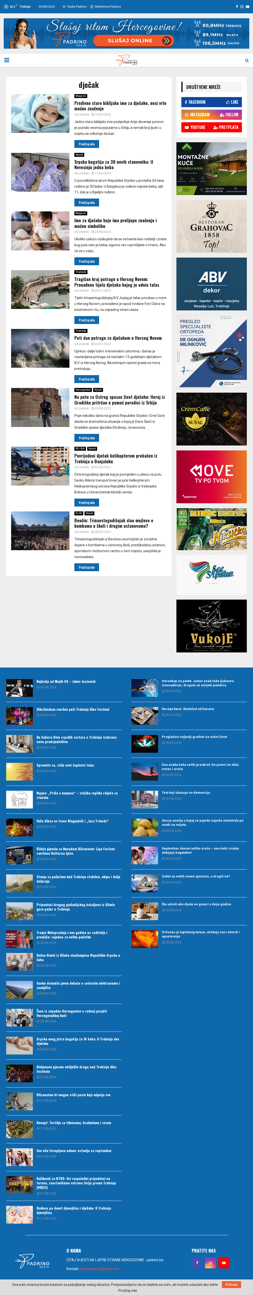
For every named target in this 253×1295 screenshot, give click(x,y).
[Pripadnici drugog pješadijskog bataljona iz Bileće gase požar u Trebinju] (19, 911)
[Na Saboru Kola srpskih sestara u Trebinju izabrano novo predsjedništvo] (19, 744)
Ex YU (79, 513)
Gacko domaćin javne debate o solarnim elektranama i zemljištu (78, 985)
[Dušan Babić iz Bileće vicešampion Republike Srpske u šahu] (19, 962)
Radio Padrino (76, 6)
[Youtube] (223, 1262)
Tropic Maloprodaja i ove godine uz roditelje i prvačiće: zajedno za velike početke (72, 934)
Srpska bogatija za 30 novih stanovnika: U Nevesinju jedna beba (113, 165)
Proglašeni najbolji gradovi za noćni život (194, 737)
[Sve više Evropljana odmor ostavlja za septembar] (19, 1157)
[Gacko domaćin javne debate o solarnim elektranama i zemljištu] (19, 990)
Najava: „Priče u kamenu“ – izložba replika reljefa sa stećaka (77, 795)
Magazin (81, 96)
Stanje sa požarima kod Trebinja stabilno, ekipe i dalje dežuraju (78, 879)
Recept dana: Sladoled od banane (188, 709)
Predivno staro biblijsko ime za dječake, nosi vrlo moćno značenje (120, 106)
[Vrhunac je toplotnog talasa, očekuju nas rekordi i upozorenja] (144, 939)
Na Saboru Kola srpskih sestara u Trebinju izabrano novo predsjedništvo (77, 739)
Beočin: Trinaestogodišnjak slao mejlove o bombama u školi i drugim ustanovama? (113, 523)
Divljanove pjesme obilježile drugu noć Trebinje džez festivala (77, 1069)
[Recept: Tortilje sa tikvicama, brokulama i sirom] (19, 1129)
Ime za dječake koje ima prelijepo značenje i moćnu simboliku (115, 223)
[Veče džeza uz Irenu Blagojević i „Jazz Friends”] (19, 827)
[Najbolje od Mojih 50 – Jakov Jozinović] (19, 688)
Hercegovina (83, 389)
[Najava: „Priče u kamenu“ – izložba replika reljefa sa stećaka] (19, 800)
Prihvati (231, 1285)
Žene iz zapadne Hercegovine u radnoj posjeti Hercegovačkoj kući (72, 1013)
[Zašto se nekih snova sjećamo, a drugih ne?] (144, 883)
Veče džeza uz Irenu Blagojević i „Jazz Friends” (73, 820)
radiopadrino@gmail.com (99, 1269)
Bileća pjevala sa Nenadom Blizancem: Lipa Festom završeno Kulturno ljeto (76, 851)
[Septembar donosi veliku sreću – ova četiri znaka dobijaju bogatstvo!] (144, 855)
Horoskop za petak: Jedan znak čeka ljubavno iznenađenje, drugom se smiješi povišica (198, 683)
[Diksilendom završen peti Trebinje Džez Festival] (19, 716)
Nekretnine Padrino (107, 6)
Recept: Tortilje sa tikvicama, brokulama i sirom (74, 1122)
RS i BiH (80, 448)
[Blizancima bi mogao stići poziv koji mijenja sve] (19, 1101)
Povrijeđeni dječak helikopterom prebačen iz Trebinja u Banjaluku (115, 458)
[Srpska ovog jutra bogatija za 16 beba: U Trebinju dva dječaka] (19, 1045)
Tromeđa (81, 272)
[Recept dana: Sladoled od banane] (144, 716)
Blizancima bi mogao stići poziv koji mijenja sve (73, 1094)
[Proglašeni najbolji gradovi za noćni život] (144, 744)
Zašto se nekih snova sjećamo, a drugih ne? (196, 876)
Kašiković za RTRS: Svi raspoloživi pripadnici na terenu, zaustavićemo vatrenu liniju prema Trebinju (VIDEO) (76, 1183)
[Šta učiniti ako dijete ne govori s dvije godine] (144, 911)
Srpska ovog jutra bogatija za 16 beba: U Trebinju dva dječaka (78, 1041)
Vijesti (79, 154)
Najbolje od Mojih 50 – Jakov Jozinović (66, 681)
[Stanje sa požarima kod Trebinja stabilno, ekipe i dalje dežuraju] (19, 883)
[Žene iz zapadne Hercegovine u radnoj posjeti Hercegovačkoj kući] (19, 1018)
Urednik (84, 114)
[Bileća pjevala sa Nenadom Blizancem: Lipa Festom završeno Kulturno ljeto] (19, 855)
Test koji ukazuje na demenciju (186, 792)
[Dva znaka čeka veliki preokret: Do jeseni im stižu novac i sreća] (144, 772)
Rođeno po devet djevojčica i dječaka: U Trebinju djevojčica (74, 1210)
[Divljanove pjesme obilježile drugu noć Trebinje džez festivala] (19, 1073)
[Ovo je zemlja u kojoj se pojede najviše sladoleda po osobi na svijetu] (144, 827)
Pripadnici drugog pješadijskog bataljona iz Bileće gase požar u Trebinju (76, 906)
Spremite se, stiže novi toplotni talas (65, 765)
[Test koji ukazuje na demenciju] (144, 800)
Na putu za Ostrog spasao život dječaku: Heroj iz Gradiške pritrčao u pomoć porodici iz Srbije (119, 400)
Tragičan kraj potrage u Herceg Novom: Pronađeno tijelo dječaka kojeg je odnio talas (116, 282)
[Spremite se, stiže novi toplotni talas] (19, 772)
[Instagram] (210, 1262)
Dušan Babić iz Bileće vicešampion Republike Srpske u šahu (78, 957)
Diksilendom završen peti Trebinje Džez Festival (73, 709)
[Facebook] (197, 1262)
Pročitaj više (127, 1290)
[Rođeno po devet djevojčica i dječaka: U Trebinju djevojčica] (19, 1215)
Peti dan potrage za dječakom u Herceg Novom (118, 338)
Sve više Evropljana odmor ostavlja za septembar (74, 1150)
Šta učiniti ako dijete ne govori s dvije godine (196, 904)
